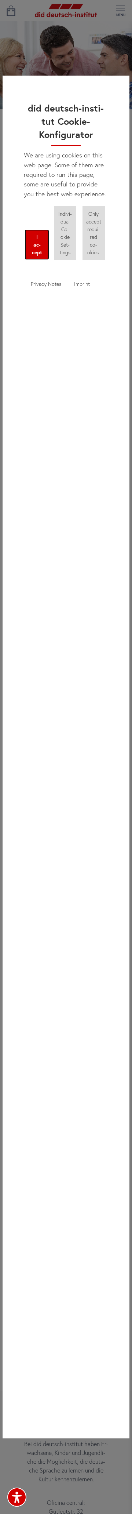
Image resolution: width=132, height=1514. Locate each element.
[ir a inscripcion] (11, 10)
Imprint (82, 283)
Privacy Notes (46, 283)
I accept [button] (37, 244)
